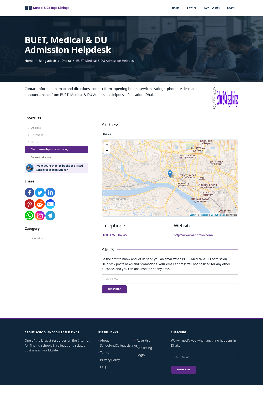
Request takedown (41, 157)
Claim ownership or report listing (49, 149)
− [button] (107, 150)
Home (175, 8)
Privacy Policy (110, 360)
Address (36, 127)
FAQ (103, 367)
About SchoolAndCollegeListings (119, 343)
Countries (212, 8)
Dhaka (66, 61)
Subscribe (114, 289)
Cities (192, 8)
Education (37, 238)
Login (231, 8)
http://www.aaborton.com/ (193, 235)
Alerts (34, 142)
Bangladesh (47, 61)
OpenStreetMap (218, 214)
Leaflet (193, 214)
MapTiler (204, 214)
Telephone (37, 135)
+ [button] (107, 144)
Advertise (143, 340)
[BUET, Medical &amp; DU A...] (170, 174)
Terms (104, 352)
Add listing (144, 348)
